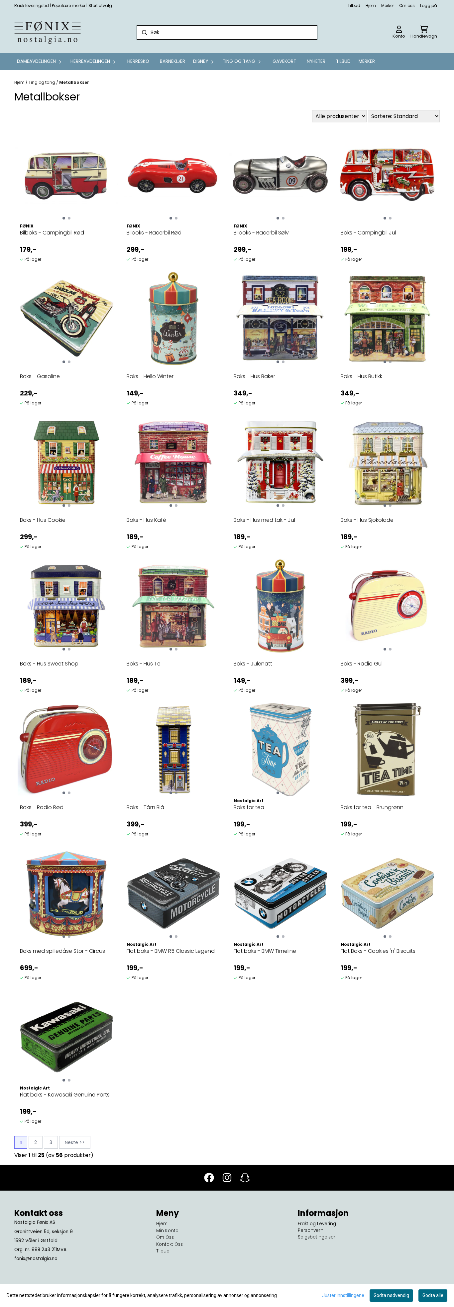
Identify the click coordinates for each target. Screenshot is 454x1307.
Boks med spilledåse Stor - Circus (62, 951)
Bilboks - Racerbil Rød (154, 232)
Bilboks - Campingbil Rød (52, 232)
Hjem (371, 5)
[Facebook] (209, 1177)
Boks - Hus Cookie (42, 520)
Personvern (310, 1230)
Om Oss (165, 1237)
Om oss (407, 5)
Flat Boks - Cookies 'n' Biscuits (378, 951)
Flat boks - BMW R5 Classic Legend (171, 951)
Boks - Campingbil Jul (368, 232)
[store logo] (47, 32)
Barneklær (172, 61)
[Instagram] (227, 1177)
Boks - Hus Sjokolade (367, 520)
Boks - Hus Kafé (146, 520)
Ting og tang (42, 82)
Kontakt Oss (169, 1244)
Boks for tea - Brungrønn (372, 807)
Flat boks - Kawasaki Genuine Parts (65, 1094)
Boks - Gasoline (40, 376)
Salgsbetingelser (316, 1237)
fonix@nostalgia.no (35, 1258)
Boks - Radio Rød (41, 807)
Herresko (138, 61)
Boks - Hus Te (144, 663)
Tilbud (354, 5)
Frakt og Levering (317, 1224)
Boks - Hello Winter (150, 376)
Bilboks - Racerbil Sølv (261, 232)
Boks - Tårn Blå (145, 807)
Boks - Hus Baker (254, 376)
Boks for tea (249, 807)
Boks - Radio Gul (362, 663)
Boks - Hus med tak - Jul (264, 520)
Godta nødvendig (391, 1295)
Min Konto (167, 1231)
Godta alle (432, 1295)
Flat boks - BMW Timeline (265, 951)
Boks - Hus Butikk (361, 376)
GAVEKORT (284, 61)
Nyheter (316, 61)
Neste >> (75, 1142)
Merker (387, 5)
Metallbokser (74, 82)
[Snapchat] (245, 1177)
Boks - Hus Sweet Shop (49, 663)
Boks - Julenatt (253, 663)
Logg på (428, 5)
